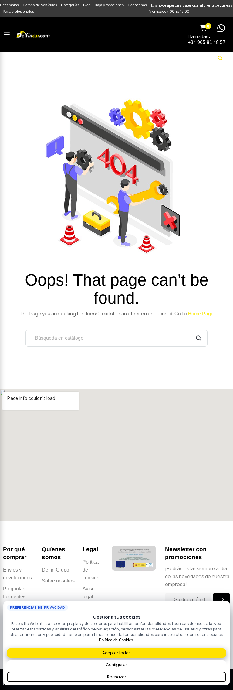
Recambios (9, 5)
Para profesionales (18, 11)
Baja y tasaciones (109, 5)
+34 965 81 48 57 (206, 42)
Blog (87, 5)
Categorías (70, 5)
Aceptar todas (116, 653)
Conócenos (137, 5)
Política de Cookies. (116, 640)
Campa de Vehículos (40, 5)
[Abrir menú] (6, 34)
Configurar (116, 665)
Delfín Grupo (55, 569)
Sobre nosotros (58, 580)
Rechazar (116, 677)
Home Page (201, 313)
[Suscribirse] (221, 600)
